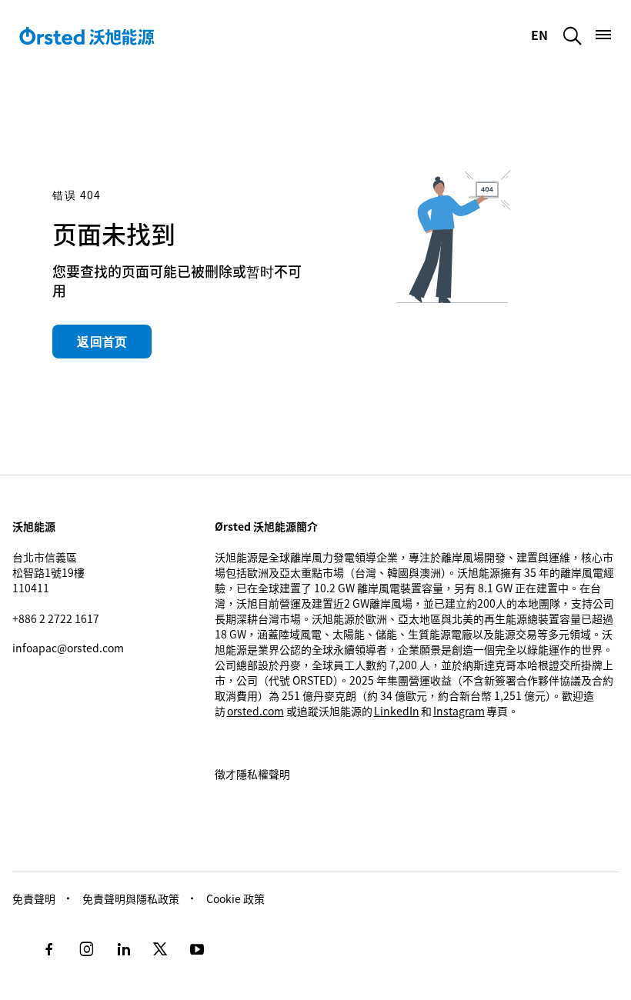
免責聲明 (33, 898)
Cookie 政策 (235, 898)
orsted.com (255, 710)
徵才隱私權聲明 (252, 774)
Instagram (459, 710)
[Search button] (572, 35)
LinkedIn (396, 710)
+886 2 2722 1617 (55, 618)
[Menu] (603, 34)
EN (541, 34)
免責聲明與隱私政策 (130, 898)
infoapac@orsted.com (68, 647)
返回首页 (102, 341)
